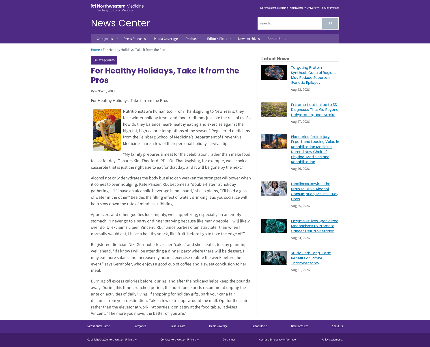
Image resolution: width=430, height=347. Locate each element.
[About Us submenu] (285, 39)
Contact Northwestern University (180, 340)
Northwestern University (304, 8)
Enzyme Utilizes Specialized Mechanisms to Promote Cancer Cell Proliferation (314, 226)
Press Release (177, 326)
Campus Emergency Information (278, 340)
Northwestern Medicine (274, 8)
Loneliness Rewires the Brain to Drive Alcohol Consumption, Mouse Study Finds (314, 191)
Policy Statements (332, 340)
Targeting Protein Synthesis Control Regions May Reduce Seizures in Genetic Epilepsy (313, 75)
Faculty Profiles (330, 8)
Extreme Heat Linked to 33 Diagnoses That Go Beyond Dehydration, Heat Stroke (314, 109)
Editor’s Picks (259, 326)
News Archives (299, 326)
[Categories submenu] (117, 39)
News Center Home (98, 326)
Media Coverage (218, 326)
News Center (120, 23)
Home (95, 49)
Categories (140, 326)
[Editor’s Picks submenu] (231, 39)
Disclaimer (229, 340)
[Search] (330, 23)
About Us (337, 326)
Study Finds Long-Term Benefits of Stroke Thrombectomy (311, 258)
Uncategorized (104, 60)
